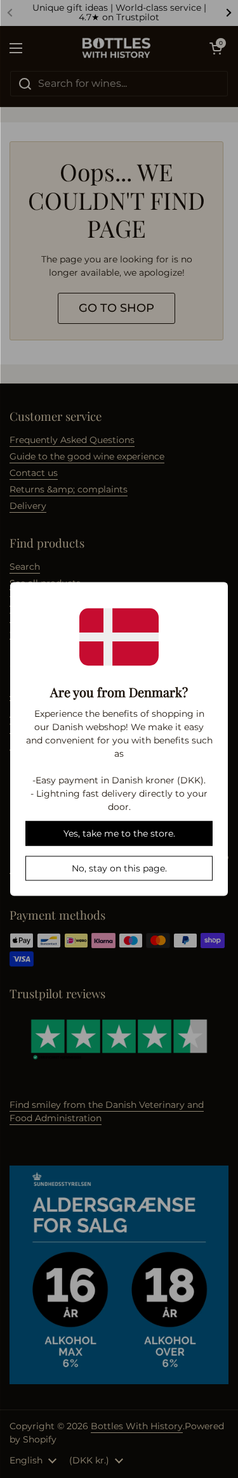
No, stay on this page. (119, 868)
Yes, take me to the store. (119, 833)
